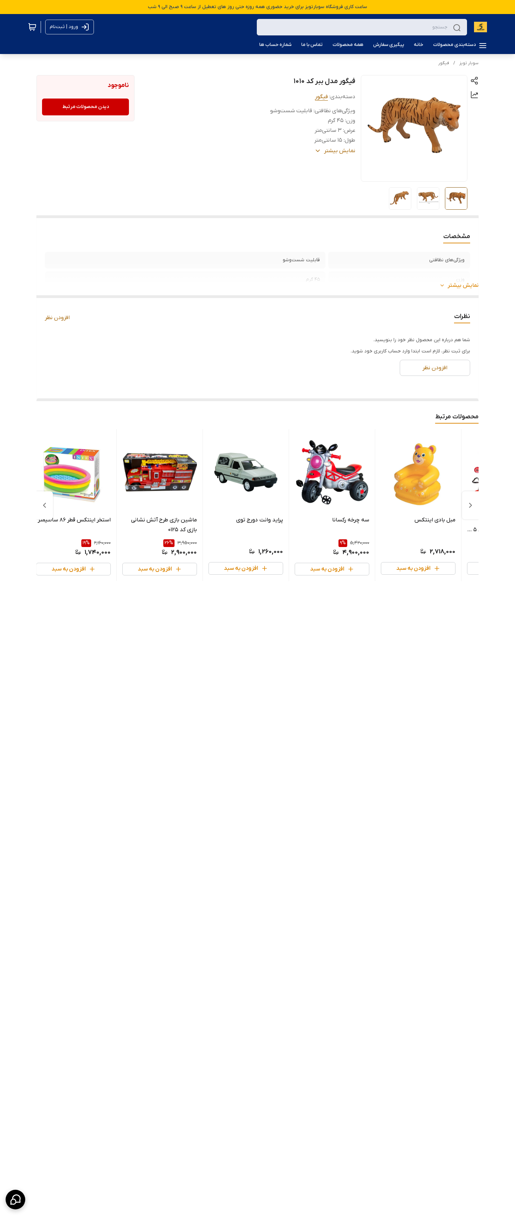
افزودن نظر (57, 317)
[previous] (470, 505)
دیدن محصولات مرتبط (85, 106)
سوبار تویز (469, 63)
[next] (44, 505)
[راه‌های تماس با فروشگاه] (15, 1199)
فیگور (443, 63)
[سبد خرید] (32, 27)
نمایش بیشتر (463, 285)
